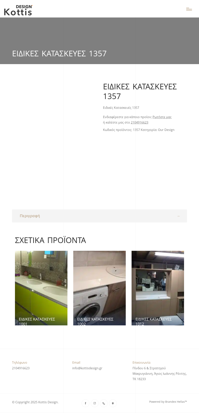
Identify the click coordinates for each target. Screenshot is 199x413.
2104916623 (139, 122)
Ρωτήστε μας (162, 117)
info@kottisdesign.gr (87, 368)
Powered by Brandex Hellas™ (168, 401)
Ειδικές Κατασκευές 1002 (95, 321)
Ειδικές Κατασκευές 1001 (37, 321)
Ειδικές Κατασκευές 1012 (153, 321)
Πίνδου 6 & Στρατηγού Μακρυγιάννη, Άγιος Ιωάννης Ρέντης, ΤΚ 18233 (160, 373)
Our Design (166, 130)
